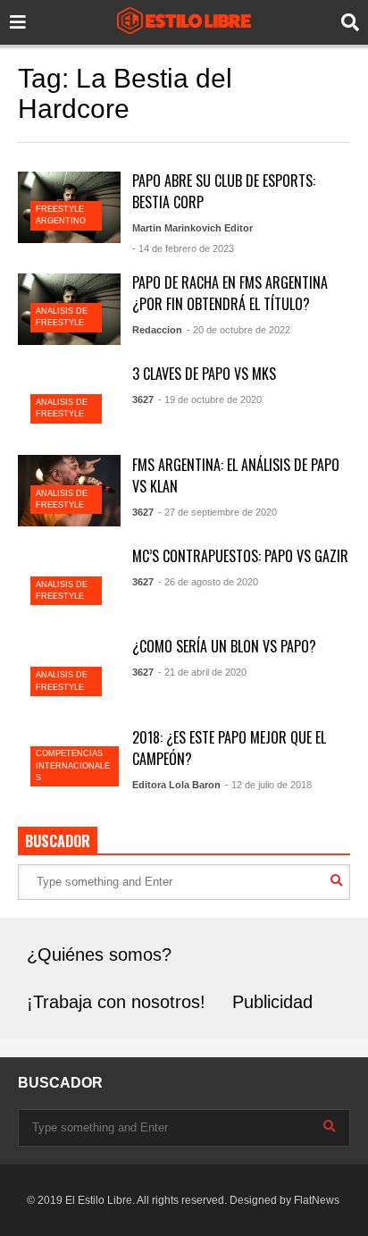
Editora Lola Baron (176, 784)
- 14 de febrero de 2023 (183, 248)
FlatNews (316, 1200)
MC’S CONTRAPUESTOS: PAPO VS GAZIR (240, 556)
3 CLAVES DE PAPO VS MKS (204, 373)
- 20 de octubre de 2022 (238, 329)
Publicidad (272, 1002)
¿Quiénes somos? (99, 954)
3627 (143, 399)
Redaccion (157, 329)
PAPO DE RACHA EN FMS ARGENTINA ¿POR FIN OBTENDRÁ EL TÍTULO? (230, 293)
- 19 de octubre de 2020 (210, 399)
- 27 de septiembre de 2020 (217, 512)
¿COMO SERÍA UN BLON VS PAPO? (224, 646)
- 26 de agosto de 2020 (208, 581)
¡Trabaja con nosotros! (116, 1002)
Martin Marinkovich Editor (192, 228)
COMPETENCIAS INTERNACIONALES (73, 765)
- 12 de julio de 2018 (268, 784)
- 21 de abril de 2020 (202, 672)
